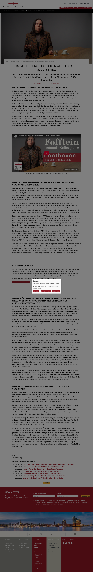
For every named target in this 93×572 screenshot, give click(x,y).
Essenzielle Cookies (45, 291)
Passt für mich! (55, 291)
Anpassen (36, 291)
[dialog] (46, 286)
